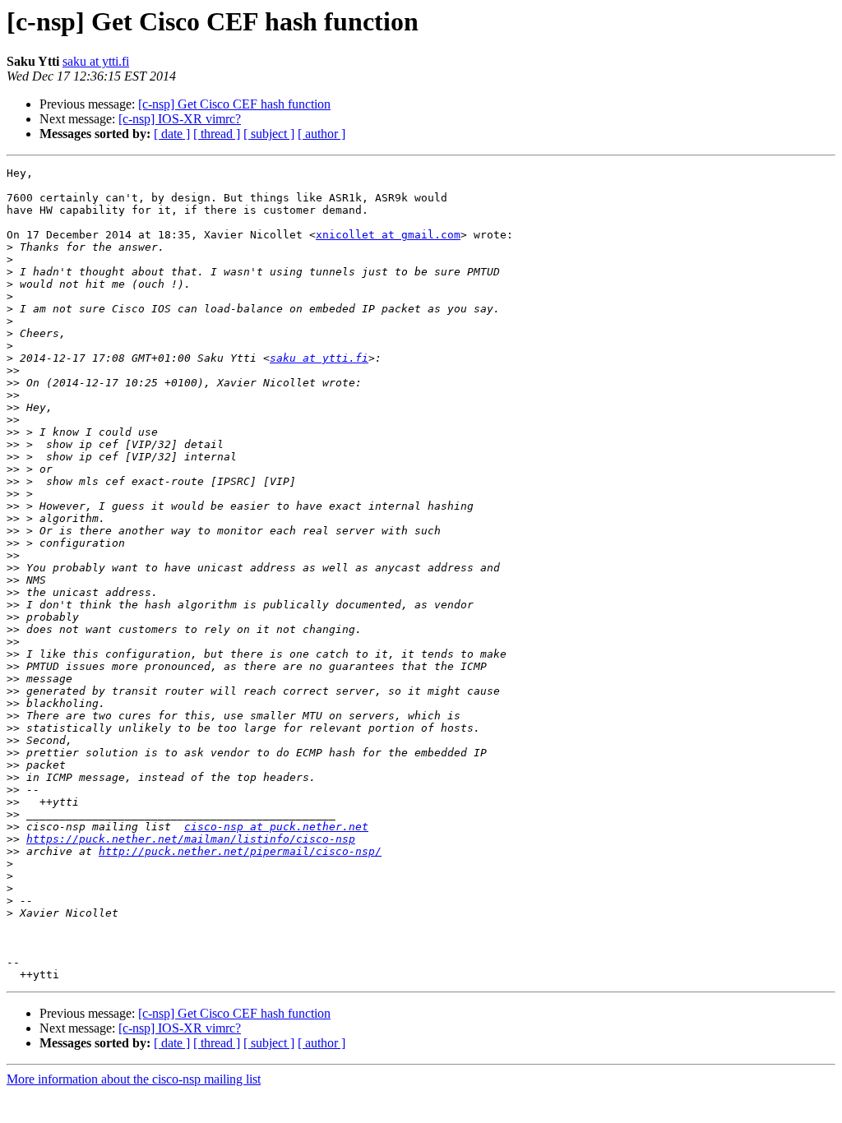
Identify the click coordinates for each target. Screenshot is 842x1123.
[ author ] (321, 134)
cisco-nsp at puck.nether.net (276, 826)
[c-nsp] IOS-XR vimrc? (179, 119)
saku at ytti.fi (95, 61)
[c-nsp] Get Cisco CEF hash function (234, 104)
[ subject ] (268, 134)
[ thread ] (216, 134)
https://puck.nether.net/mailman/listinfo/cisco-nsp (190, 839)
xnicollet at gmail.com (388, 235)
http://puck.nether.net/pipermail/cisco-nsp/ (240, 851)
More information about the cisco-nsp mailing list (134, 1079)
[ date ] (172, 134)
